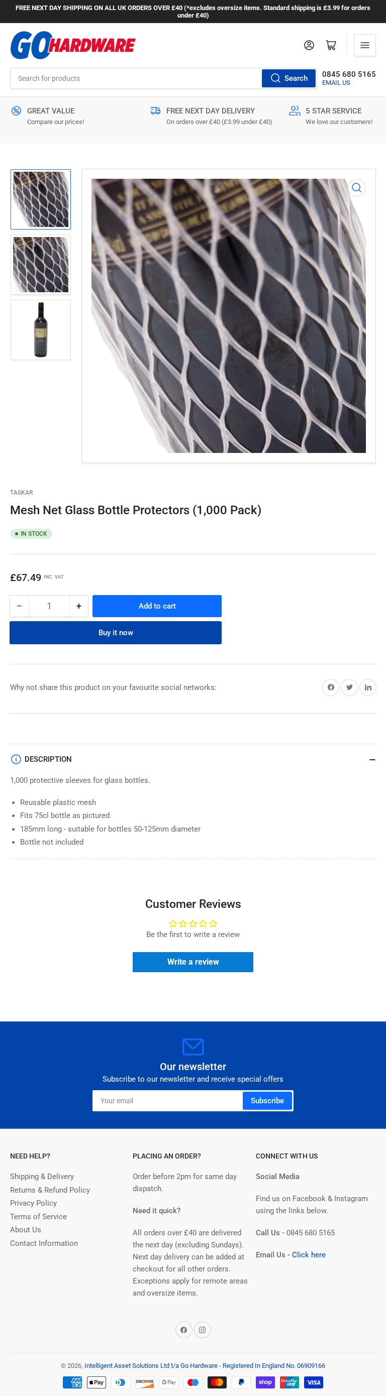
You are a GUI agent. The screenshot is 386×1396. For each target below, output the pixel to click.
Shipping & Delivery (42, 1176)
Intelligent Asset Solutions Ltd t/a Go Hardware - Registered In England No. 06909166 (204, 1365)
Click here (309, 1254)
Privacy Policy (33, 1203)
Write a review (193, 962)
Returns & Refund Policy (50, 1190)
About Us (25, 1229)
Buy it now (116, 632)
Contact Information (44, 1243)
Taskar (21, 492)
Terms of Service (38, 1216)
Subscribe (267, 1100)
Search (296, 78)
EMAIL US (336, 82)
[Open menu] (365, 45)
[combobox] (163, 78)
